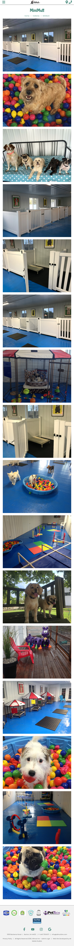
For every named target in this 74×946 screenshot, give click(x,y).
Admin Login (46, 939)
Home (27, 16)
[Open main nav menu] (3, 2)
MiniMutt (46, 16)
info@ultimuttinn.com (59, 934)
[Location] (66, 2)
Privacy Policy (7, 939)
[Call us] (70, 2)
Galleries (36, 16)
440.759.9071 (44, 934)
